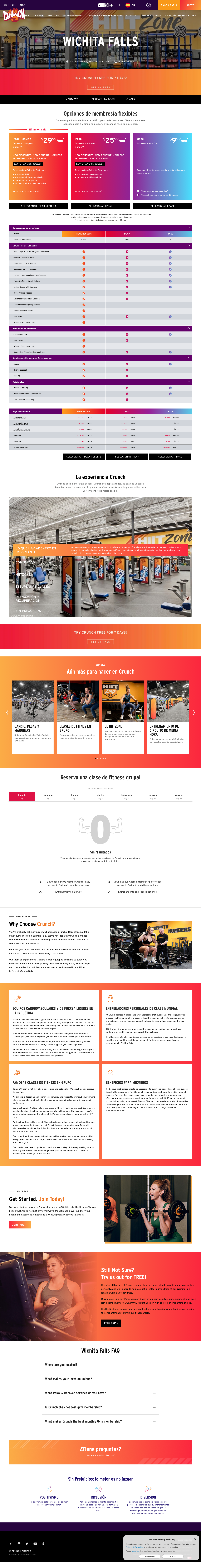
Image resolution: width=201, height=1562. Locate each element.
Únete (190, 5)
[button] (95, 758)
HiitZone (53, 15)
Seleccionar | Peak (101, 206)
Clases (38, 15)
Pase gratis (169, 5)
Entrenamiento (73, 15)
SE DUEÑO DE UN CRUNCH (180, 15)
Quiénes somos (151, 15)
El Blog (131, 15)
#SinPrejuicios (15, 5)
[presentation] (7, 712)
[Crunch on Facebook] (11, 1544)
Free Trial (111, 1323)
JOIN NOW (18, 1224)
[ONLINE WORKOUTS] (105, 5)
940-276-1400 (107, 1455)
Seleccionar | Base (163, 206)
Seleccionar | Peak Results (38, 206)
